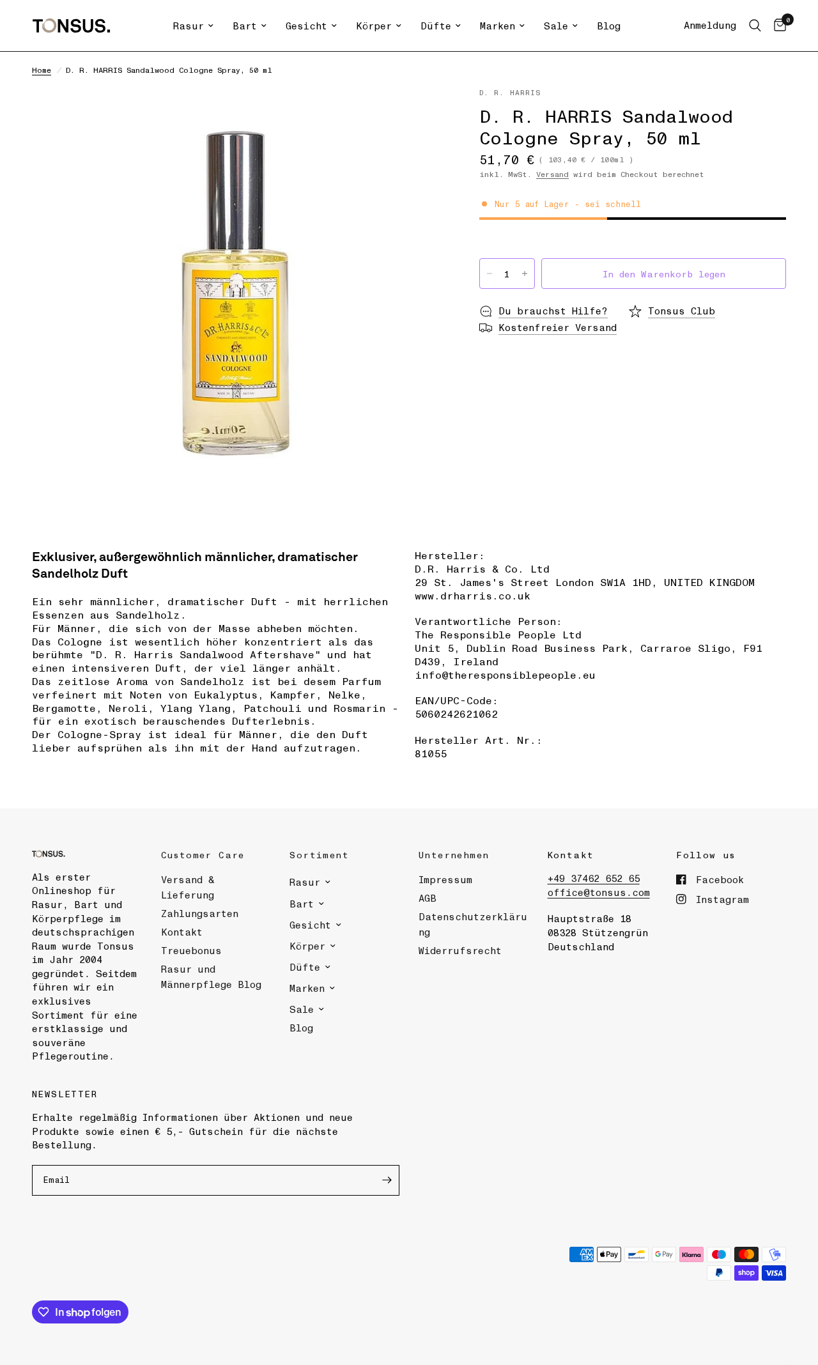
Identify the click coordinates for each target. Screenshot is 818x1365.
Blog (609, 25)
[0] (777, 25)
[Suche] (755, 25)
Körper (374, 25)
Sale (556, 25)
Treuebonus (191, 950)
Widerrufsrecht (460, 950)
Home (41, 70)
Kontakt (182, 931)
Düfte (436, 25)
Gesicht (306, 25)
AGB (427, 897)
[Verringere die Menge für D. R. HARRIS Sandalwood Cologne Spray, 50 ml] (489, 273)
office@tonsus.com (599, 892)
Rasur (188, 25)
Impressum (445, 879)
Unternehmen (454, 854)
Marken (497, 25)
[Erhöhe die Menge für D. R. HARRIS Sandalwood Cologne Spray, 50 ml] (524, 273)
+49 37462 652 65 (594, 878)
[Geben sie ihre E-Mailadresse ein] (386, 1180)
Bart (245, 25)
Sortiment (319, 854)
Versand (552, 174)
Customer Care (203, 854)
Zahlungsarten (199, 913)
